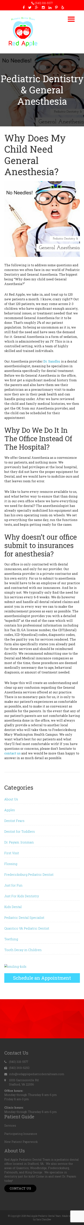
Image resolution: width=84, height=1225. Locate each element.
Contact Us (20, 1188)
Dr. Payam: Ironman (19, 842)
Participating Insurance (20, 1134)
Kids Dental (13, 907)
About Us (11, 799)
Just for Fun (13, 885)
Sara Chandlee (43, 1219)
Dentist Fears (14, 821)
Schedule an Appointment (42, 978)
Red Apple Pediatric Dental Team (23, 32)
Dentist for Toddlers (19, 831)
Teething (11, 939)
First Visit (11, 853)
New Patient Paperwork (21, 1142)
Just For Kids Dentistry (21, 896)
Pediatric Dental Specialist (24, 917)
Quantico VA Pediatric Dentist (26, 928)
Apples (9, 810)
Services (10, 1125)
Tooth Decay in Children (23, 950)
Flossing (10, 864)
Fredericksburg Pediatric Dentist (29, 874)
